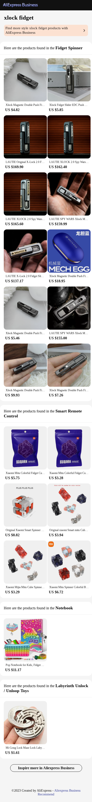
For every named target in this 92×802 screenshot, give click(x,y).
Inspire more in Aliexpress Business (46, 768)
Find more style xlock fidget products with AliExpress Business (36, 30)
